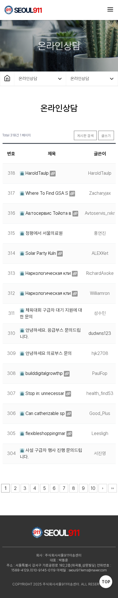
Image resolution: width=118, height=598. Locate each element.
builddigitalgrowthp (43, 373)
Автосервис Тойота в (47, 213)
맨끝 (112, 488)
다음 (103, 488)
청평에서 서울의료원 (43, 233)
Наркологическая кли (47, 273)
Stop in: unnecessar (44, 393)
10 (93, 488)
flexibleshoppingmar (44, 433)
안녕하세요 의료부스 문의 (48, 353)
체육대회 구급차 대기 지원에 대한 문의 (51, 313)
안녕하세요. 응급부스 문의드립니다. (50, 333)
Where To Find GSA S (46, 193)
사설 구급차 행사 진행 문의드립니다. (51, 453)
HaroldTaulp (36, 173)
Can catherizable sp (44, 413)
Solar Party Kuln (40, 253)
